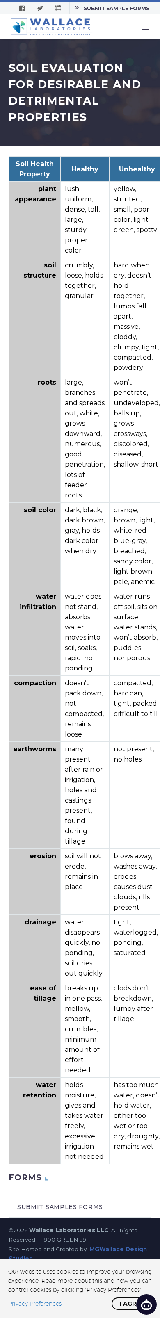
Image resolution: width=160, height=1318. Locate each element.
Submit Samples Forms (60, 1207)
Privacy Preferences (35, 1303)
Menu (145, 27)
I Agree (132, 1303)
